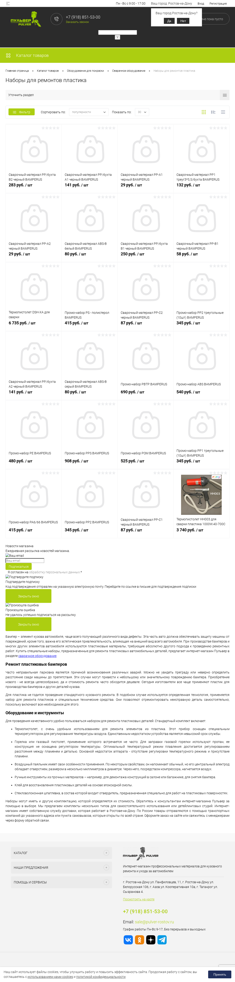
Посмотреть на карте (138, 899)
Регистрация (218, 3)
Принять (219, 974)
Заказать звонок (77, 22)
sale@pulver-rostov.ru (154, 921)
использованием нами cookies (50, 977)
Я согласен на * (45, 572)
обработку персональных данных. (55, 572)
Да (169, 21)
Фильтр (24, 112)
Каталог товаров (32, 55)
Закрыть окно (28, 596)
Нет (183, 21)
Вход (201, 3)
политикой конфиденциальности (101, 977)
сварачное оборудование (37, 656)
